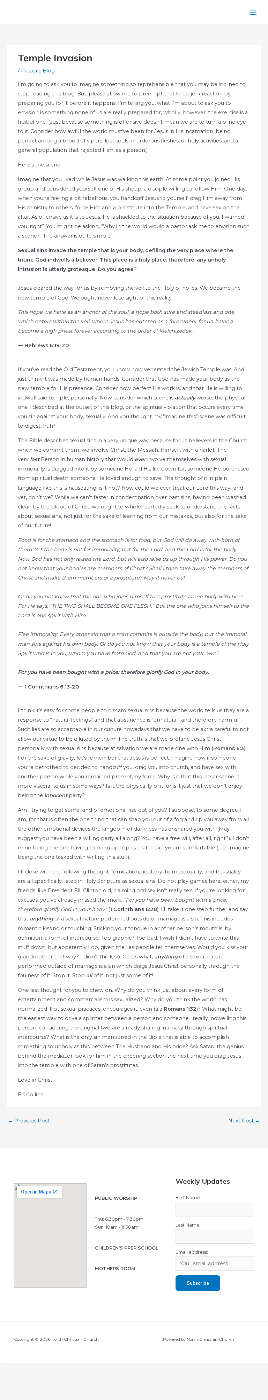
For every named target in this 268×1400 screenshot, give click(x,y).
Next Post (244, 1121)
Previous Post (29, 1121)
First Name (188, 1197)
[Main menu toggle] (253, 12)
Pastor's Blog (38, 71)
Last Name (188, 1225)
